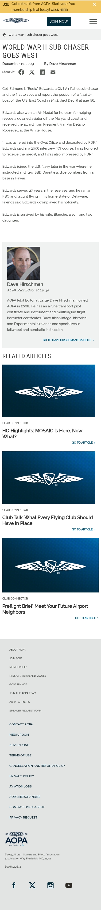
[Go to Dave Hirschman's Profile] (23, 278)
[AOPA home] (16, 22)
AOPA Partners (19, 701)
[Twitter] (32, 886)
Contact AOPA (21, 724)
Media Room (19, 734)
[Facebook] (14, 886)
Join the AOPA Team (22, 693)
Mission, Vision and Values (27, 675)
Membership (18, 667)
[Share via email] (53, 72)
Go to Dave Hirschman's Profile (67, 340)
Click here (59, 10)
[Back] (5, 34)
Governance (18, 684)
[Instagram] (50, 886)
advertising (19, 745)
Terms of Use (20, 755)
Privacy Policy (21, 776)
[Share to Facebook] (21, 72)
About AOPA (17, 649)
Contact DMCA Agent (27, 807)
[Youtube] (69, 886)
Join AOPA (15, 658)
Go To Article (82, 442)
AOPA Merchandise (24, 797)
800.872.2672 (13, 866)
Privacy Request (23, 817)
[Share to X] (32, 72)
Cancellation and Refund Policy (37, 765)
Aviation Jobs (20, 786)
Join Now (59, 21)
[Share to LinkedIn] (42, 72)
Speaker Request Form (25, 710)
